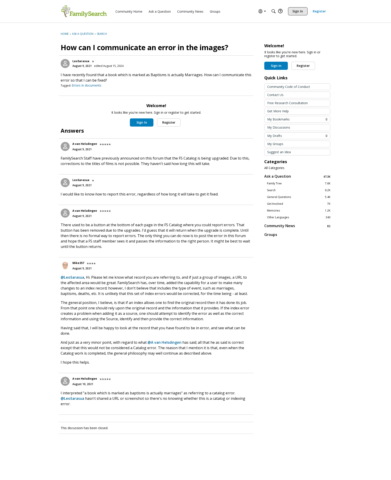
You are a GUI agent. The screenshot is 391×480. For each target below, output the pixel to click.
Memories (298, 211)
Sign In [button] (141, 122)
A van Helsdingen (84, 144)
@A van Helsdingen (164, 342)
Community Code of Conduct (288, 87)
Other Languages (298, 217)
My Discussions (278, 127)
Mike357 (78, 263)
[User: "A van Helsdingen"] (65, 146)
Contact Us (275, 95)
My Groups (275, 144)
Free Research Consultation (287, 103)
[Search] (273, 11)
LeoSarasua (80, 61)
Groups (270, 234)
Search (298, 190)
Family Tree (298, 183)
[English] (84, 11)
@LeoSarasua (72, 277)
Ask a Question (297, 176)
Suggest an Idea (279, 152)
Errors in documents (86, 85)
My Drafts (297, 136)
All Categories (274, 168)
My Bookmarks (297, 119)
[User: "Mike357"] (65, 265)
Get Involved (298, 204)
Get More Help (278, 111)
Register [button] (168, 122)
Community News (297, 226)
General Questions (298, 197)
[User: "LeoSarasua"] (65, 63)
